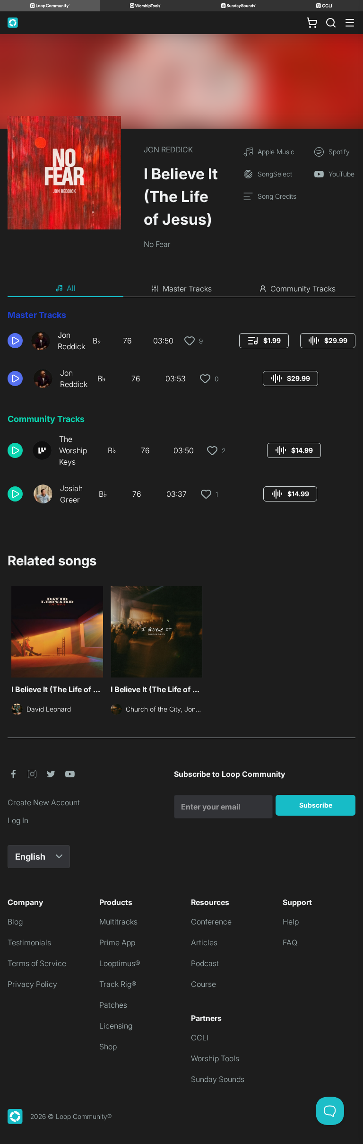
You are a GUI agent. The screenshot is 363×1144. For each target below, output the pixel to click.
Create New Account (44, 802)
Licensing (115, 1025)
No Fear (157, 244)
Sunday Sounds (217, 1079)
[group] (264, 340)
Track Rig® (118, 984)
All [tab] (71, 288)
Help (291, 921)
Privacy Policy (32, 984)
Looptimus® (119, 963)
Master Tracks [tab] (187, 288)
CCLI (199, 1037)
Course (203, 984)
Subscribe (315, 805)
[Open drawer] (349, 22)
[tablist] (181, 288)
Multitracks (118, 921)
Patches (113, 1005)
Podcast (205, 963)
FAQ (290, 942)
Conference (211, 921)
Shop (108, 1046)
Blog (15, 921)
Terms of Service (37, 963)
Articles (204, 942)
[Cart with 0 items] (312, 22)
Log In (18, 820)
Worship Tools (215, 1058)
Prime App (117, 942)
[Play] (15, 340)
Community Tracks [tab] (303, 288)
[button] (16, 340)
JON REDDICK (168, 149)
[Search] (331, 22)
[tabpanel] (181, 410)
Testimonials (29, 942)
